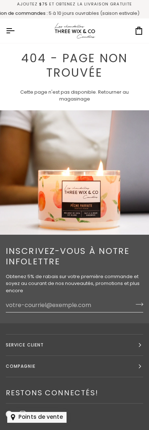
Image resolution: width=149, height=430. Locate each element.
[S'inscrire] (137, 304)
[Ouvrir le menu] (16, 30)
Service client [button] (25, 345)
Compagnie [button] (20, 366)
